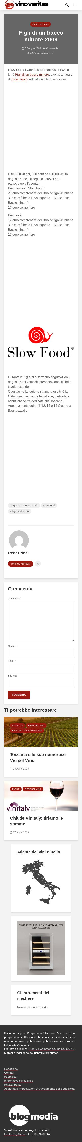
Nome (12, 646)
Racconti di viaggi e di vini (27, 730)
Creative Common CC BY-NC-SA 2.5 (51, 1048)
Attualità (17, 725)
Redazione (11, 1068)
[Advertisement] (41, 126)
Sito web (12, 676)
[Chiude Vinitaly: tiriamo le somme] (41, 795)
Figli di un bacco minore (32, 74)
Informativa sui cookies (18, 1080)
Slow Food (19, 79)
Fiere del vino (40, 24)
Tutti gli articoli (20, 564)
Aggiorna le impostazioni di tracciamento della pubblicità (39, 1088)
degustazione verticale (24, 505)
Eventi (16, 789)
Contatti (9, 1072)
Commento (14, 598)
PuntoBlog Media (15, 1134)
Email (12, 661)
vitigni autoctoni (19, 511)
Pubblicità (10, 1076)
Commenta (52, 48)
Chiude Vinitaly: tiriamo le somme (36, 821)
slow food (49, 505)
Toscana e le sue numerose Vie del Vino (38, 757)
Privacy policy (12, 1084)
